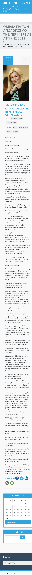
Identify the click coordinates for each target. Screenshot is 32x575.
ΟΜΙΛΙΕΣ (9, 131)
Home (5, 42)
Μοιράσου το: (10, 478)
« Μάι (7, 525)
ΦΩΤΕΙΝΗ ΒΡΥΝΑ (11, 122)
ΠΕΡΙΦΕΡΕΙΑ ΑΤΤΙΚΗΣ (17, 118)
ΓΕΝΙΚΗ (15, 127)
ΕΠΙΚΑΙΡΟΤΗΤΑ (23, 127)
